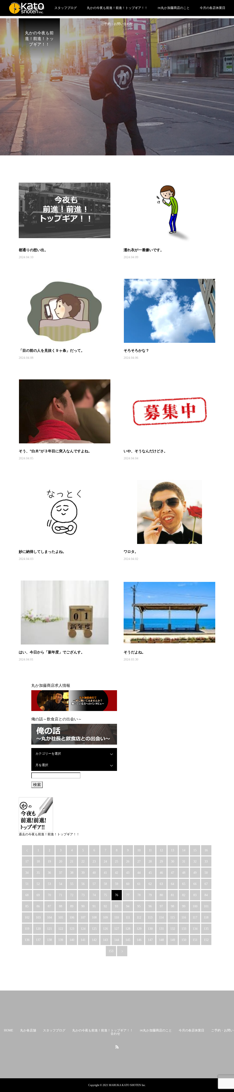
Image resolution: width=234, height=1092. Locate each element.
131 (161, 928)
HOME (8, 1030)
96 (150, 906)
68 (27, 895)
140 (71, 940)
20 (60, 861)
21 (71, 861)
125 (94, 928)
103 (38, 917)
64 (172, 884)
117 (195, 917)
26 (127, 861)
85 (27, 906)
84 (206, 895)
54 (60, 884)
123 (71, 928)
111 (128, 917)
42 (116, 872)
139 (60, 940)
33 (206, 861)
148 (161, 940)
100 (195, 906)
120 (38, 928)
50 (206, 872)
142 (94, 940)
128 (127, 928)
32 (195, 861)
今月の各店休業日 (212, 8)
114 (161, 917)
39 (83, 872)
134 (195, 928)
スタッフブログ (65, 8)
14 (183, 850)
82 (183, 895)
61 (139, 884)
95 (139, 906)
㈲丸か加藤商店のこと (174, 8)
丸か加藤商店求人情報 (50, 685)
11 (150, 850)
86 (38, 906)
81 (172, 895)
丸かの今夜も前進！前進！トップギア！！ (117, 8)
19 (49, 861)
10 (139, 850)
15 (195, 850)
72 (71, 895)
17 (27, 861)
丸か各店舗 (28, 1030)
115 (172, 917)
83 (195, 895)
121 (49, 928)
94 (127, 906)
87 (49, 906)
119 (27, 928)
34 (27, 872)
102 (27, 917)
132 (172, 928)
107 (83, 917)
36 (49, 872)
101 (206, 906)
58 (105, 884)
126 (105, 928)
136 (27, 940)
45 (150, 872)
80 (161, 895)
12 (161, 850)
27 (139, 861)
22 (83, 861)
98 (172, 906)
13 (172, 850)
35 (38, 872)
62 (150, 884)
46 (161, 872)
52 (38, 884)
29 (161, 861)
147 (150, 940)
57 (94, 884)
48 (183, 872)
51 (27, 884)
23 (94, 861)
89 (71, 906)
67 (206, 884)
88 (60, 906)
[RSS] (117, 1046)
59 (116, 884)
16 (206, 850)
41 (105, 872)
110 (116, 917)
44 (139, 872)
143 (105, 940)
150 (183, 940)
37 (60, 872)
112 (139, 917)
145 (127, 940)
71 (60, 895)
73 (83, 895)
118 (206, 917)
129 (139, 928)
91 (94, 906)
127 (116, 928)
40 (94, 872)
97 (161, 906)
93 (116, 906)
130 (150, 928)
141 (83, 940)
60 (127, 884)
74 (94, 895)
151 (195, 940)
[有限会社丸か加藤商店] (26, 8)
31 (183, 861)
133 (183, 928)
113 (150, 917)
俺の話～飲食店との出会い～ (56, 719)
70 (49, 895)
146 (139, 940)
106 (71, 917)
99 (183, 906)
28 (150, 861)
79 (150, 895)
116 (183, 917)
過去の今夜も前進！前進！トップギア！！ (49, 834)
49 (195, 872)
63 (161, 884)
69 (38, 895)
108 (94, 917)
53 (49, 884)
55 (71, 884)
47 (172, 872)
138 (49, 940)
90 (83, 906)
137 (38, 940)
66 (195, 884)
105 (60, 917)
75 (105, 895)
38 (71, 872)
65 (183, 884)
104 (49, 917)
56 (83, 884)
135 (206, 928)
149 (172, 940)
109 (105, 917)
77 (127, 895)
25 (116, 861)
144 (116, 940)
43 (127, 872)
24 (105, 861)
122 (60, 928)
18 (38, 861)
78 (139, 895)
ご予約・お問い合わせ (117, 24)
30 (172, 861)
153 (111, 951)
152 (206, 940)
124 (83, 928)
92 (105, 906)
